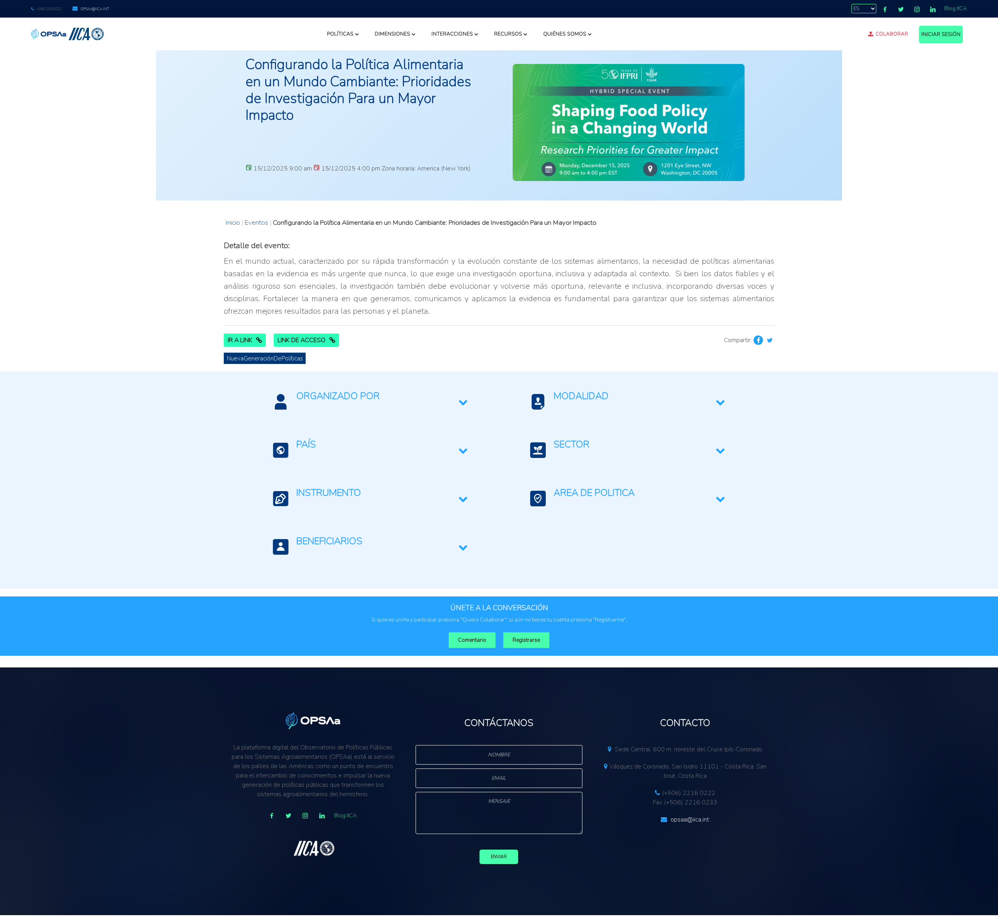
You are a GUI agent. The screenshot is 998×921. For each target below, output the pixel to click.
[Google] (305, 815)
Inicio (233, 222)
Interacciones (452, 33)
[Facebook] (885, 9)
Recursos (508, 33)
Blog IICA (955, 8)
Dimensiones (392, 33)
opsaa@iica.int (95, 9)
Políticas (340, 33)
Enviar (499, 857)
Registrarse (526, 640)
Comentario (472, 640)
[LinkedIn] (933, 9)
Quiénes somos (564, 33)
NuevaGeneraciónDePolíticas (265, 358)
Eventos (256, 222)
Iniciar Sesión (941, 34)
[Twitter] (901, 9)
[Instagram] (917, 9)
